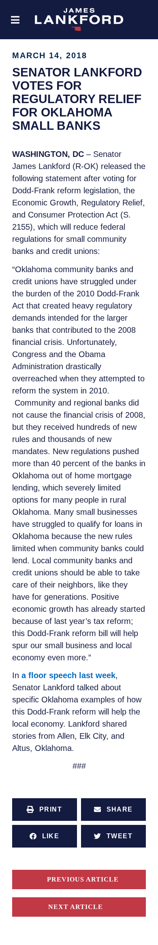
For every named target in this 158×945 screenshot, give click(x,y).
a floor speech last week (68, 675)
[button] (15, 20)
